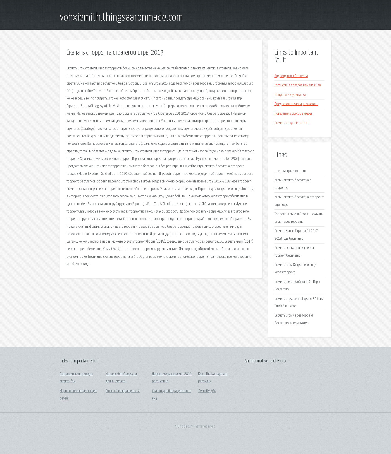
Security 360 (207, 391)
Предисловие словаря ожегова (296, 104)
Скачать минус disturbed (291, 123)
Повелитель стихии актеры (293, 114)
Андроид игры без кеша (291, 76)
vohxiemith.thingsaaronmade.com (121, 17)
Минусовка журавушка (290, 95)
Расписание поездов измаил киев (297, 85)
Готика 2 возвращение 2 (123, 391)
